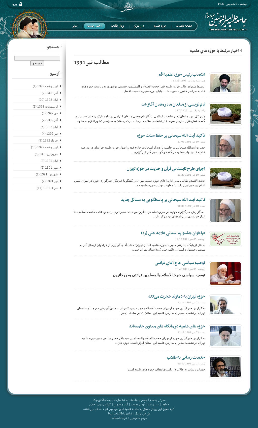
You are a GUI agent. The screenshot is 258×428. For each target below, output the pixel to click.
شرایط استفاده (119, 418)
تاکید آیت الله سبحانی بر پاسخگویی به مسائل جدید (163, 200)
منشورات (153, 404)
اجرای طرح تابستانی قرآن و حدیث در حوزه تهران (166, 168)
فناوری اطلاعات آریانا (120, 413)
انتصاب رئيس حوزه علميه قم (181, 74)
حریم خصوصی (138, 418)
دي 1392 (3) (50, 113)
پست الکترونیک (102, 400)
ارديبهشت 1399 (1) (45, 86)
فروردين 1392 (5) (46, 154)
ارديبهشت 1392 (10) (44, 147)
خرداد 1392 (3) (48, 140)
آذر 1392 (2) (50, 120)
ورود (14, 4)
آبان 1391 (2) (49, 161)
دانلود (165, 404)
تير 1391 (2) (50, 181)
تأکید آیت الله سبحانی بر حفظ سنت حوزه (171, 135)
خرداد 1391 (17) (47, 188)
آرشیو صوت (137, 404)
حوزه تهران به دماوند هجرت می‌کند (176, 296)
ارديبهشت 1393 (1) (45, 106)
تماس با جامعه (139, 400)
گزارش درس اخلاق (100, 404)
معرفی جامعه (158, 400)
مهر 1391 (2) (49, 167)
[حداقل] (241, 50)
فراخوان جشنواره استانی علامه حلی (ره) (173, 233)
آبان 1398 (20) (48, 100)
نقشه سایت (120, 400)
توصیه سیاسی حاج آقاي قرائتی (180, 263)
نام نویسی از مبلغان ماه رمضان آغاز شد (173, 104)
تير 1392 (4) (50, 133)
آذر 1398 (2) (50, 93)
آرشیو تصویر (120, 404)
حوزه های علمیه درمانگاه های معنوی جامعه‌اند (167, 326)
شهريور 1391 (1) (47, 174)
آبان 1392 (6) (49, 127)
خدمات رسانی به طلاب (186, 357)
